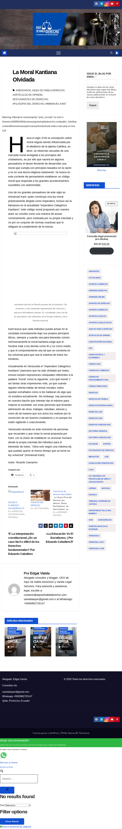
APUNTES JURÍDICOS (98, 310)
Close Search (12, 821)
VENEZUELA (94, 536)
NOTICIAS (106, 488)
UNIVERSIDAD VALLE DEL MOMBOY (100, 512)
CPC (91, 348)
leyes (91, 470)
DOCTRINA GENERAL (98, 431)
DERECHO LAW (95, 412)
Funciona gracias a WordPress (46, 733)
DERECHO (12, 628)
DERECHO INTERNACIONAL (101, 405)
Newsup (71, 733)
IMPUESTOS (94, 457)
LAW (106, 457)
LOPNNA (92, 488)
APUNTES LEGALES (97, 316)
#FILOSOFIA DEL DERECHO (28, 104)
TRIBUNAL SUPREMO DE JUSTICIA (99, 502)
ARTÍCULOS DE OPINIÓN (99, 335)
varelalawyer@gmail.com (15, 692)
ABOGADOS (94, 271)
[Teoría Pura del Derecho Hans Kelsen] (64, 503)
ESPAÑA (107, 444)
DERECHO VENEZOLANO (100, 425)
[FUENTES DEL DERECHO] (40, 495)
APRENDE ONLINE (97, 297)
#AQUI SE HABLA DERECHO (48, 90)
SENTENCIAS (39, 633)
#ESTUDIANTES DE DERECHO (30, 99)
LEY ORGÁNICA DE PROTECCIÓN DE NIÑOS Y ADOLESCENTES (100, 479)
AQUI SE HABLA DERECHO (100, 329)
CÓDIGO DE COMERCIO (99, 370)
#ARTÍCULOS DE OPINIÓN (27, 95)
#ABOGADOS (23, 90)
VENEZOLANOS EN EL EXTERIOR (98, 527)
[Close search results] (7, 790)
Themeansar (84, 733)
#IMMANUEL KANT (55, 104)
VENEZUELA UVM (96, 549)
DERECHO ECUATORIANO (13, 632)
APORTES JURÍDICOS (98, 284)
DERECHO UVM (95, 418)
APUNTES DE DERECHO (99, 303)
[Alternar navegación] (58, 52)
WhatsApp (101, 170)
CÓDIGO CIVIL (95, 364)
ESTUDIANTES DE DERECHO (101, 450)
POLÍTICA (93, 495)
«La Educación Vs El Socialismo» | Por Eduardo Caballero (59, 537)
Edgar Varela (40, 573)
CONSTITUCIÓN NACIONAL (100, 342)
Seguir (93, 105)
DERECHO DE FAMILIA (98, 399)
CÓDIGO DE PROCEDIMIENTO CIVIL (99, 378)
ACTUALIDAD (95, 278)
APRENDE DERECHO (98, 291)
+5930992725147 (23, 696)
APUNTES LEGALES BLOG (100, 323)
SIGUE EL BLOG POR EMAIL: (99, 75)
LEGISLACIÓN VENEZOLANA (101, 463)
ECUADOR (93, 444)
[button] (111, 53)
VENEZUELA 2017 (96, 542)
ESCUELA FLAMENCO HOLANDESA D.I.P (16, 505)
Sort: (2, 805)
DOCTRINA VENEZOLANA (100, 437)
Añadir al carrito (101, 251)
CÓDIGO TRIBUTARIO (98, 386)
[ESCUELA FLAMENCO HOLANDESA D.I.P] (18, 495)
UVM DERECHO (105, 520)
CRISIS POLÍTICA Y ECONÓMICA (97, 356)
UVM (91, 520)
